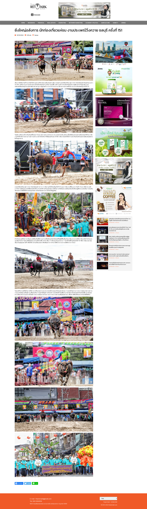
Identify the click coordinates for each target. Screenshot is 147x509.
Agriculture (105, 23)
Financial (41, 23)
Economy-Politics (92, 23)
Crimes (123, 23)
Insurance (31, 23)
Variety (115, 23)
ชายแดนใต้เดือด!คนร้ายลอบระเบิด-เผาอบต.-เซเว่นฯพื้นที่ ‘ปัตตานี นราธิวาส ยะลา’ (120, 263)
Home (23, 23)
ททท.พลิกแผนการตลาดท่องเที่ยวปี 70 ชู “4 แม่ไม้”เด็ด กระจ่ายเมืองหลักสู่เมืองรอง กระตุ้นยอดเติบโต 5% (120, 229)
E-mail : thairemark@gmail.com (40, 499)
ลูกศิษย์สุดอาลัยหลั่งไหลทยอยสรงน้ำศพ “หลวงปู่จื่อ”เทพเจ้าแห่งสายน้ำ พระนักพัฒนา (119, 219)
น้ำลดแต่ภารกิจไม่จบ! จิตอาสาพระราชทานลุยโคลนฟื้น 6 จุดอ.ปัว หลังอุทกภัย (119, 246)
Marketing (62, 23)
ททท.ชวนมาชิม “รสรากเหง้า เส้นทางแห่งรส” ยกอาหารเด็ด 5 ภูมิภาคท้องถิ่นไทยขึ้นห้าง (119, 255)
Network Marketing (76, 23)
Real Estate (51, 23)
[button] (84, 10)
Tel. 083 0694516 (36, 501)
